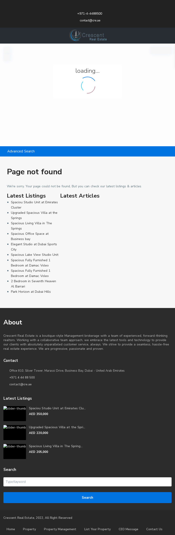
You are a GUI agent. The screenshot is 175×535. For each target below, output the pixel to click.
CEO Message (128, 529)
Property (29, 529)
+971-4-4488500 (89, 13)
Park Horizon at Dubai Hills (31, 292)
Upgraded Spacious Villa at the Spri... (57, 427)
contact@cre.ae (20, 384)
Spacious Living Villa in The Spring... (55, 446)
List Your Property (97, 529)
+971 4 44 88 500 (22, 378)
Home (11, 529)
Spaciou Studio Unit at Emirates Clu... (57, 408)
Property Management (60, 529)
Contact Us (154, 529)
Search (87, 497)
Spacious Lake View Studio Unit (34, 255)
